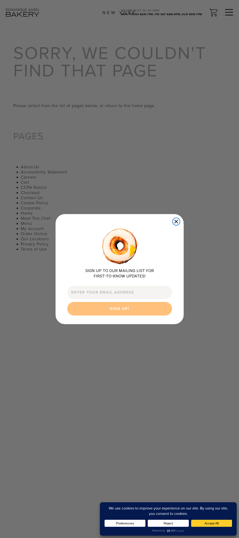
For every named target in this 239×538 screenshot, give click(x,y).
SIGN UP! (119, 308)
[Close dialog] (176, 221)
